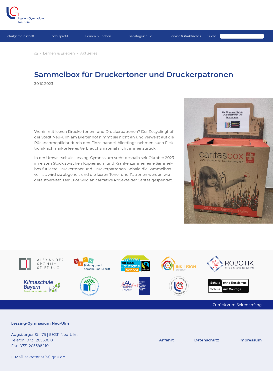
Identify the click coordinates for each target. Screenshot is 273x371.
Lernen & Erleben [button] (98, 36)
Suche (212, 36)
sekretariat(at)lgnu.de (45, 357)
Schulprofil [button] (60, 36)
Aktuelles (88, 53)
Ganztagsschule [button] (140, 36)
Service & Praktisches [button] (185, 36)
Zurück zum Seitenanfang (237, 304)
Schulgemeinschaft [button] (20, 36)
